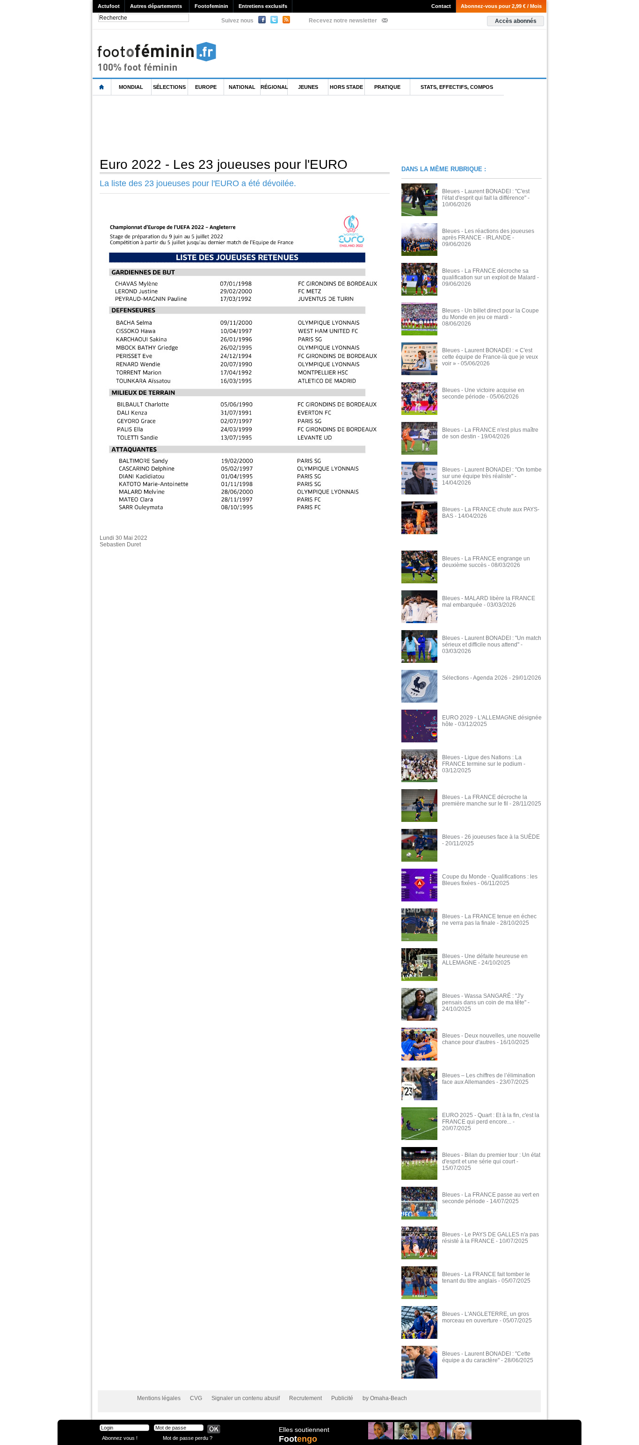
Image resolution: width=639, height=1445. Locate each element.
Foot (298, 1439)
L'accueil (102, 87)
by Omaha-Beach (385, 1398)
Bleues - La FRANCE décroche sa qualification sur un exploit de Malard (489, 274)
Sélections (169, 87)
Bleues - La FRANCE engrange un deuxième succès (486, 561)
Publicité (342, 1398)
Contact (441, 6)
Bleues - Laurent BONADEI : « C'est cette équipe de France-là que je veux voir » (490, 357)
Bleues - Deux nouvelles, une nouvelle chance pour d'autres (491, 1039)
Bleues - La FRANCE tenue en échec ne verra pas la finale (489, 919)
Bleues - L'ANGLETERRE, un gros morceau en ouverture (485, 1317)
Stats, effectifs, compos (457, 87)
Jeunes (308, 87)
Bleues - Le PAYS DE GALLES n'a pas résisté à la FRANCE (490, 1237)
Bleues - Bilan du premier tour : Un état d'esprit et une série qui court (491, 1158)
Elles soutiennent (304, 1429)
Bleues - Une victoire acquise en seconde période (483, 393)
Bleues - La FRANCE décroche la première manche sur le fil (484, 800)
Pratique (387, 87)
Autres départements (156, 6)
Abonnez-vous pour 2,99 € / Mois (501, 6)
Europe (206, 87)
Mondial (131, 87)
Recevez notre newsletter (343, 20)
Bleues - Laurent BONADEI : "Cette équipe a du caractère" (486, 1357)
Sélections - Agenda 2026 (475, 678)
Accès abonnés (516, 21)
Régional (274, 87)
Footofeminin (211, 6)
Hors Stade (346, 87)
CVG (196, 1398)
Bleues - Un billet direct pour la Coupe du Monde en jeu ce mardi (490, 313)
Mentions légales (159, 1398)
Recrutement (305, 1398)
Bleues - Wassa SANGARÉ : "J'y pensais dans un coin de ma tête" (484, 999)
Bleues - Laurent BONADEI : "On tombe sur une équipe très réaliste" (492, 472)
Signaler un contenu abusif (245, 1398)
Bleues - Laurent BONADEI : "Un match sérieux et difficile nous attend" (491, 641)
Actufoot (109, 6)
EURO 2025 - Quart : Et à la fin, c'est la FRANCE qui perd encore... (490, 1118)
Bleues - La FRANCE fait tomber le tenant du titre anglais (486, 1277)
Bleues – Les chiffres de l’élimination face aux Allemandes (488, 1078)
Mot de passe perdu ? (187, 1437)
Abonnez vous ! (120, 1437)
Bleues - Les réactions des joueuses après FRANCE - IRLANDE (488, 234)
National (242, 87)
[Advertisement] (263, 126)
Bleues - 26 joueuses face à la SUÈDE (491, 837)
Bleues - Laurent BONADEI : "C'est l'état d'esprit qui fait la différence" (486, 194)
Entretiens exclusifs (263, 6)
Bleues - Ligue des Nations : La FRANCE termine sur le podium (482, 760)
